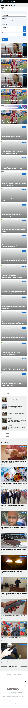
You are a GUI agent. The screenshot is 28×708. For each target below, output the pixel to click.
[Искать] (25, 682)
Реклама (19, 677)
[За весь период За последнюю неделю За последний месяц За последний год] (14, 27)
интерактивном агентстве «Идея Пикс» (18, 699)
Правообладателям (17, 674)
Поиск (5, 39)
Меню (26, 5)
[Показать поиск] (25, 2)
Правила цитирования (11, 677)
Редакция (9, 674)
